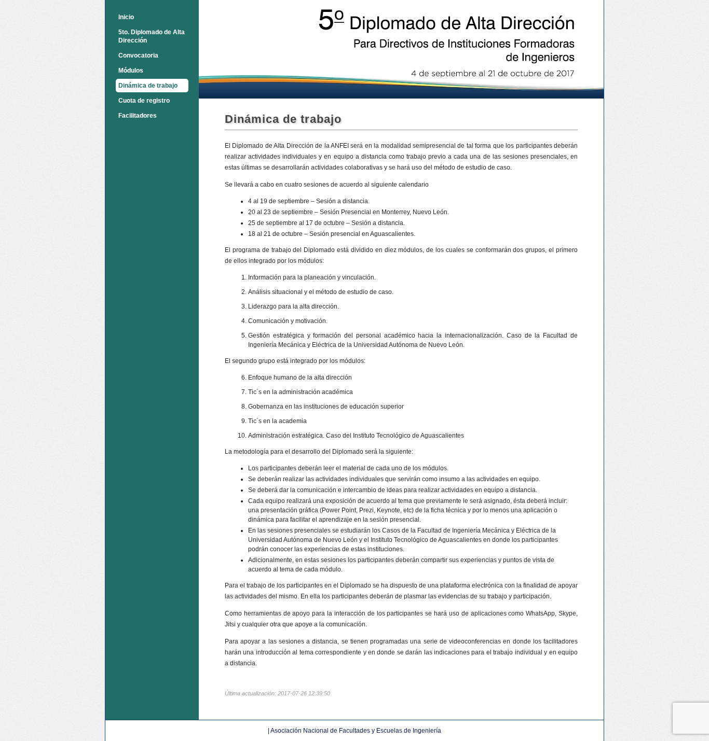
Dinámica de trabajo (148, 85)
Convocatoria (138, 55)
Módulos (130, 70)
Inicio (126, 17)
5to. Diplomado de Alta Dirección (151, 36)
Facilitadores (137, 115)
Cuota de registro (144, 100)
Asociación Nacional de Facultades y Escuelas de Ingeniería (355, 730)
